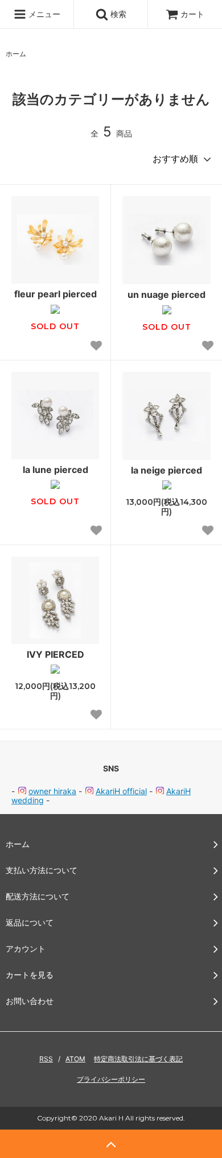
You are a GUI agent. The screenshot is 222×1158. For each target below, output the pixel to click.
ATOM (75, 1059)
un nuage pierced (166, 294)
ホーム (16, 53)
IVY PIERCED (55, 654)
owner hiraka (52, 791)
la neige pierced (166, 470)
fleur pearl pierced (55, 294)
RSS (46, 1059)
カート (192, 14)
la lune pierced (55, 469)
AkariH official (121, 791)
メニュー (43, 14)
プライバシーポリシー (111, 1079)
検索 (117, 14)
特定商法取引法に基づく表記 (138, 1059)
